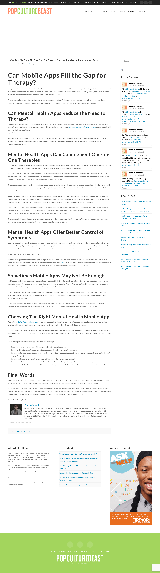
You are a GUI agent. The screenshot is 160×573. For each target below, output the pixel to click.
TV (96, 11)
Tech (122, 11)
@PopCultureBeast (129, 116)
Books (113, 11)
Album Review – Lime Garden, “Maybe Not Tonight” (78, 454)
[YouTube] (150, 2)
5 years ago (126, 144)
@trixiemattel (142, 93)
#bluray (143, 183)
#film (130, 183)
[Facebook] (142, 2)
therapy (28, 431)
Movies (88, 11)
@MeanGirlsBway (137, 114)
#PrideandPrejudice (133, 137)
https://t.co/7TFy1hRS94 (131, 185)
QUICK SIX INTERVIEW (19, 2)
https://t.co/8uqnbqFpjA (130, 119)
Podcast (142, 11)
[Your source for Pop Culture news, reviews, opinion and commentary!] (30, 10)
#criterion (136, 183)
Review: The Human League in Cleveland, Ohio (76, 473)
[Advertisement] (80, 38)
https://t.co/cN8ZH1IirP (130, 165)
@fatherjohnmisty (128, 96)
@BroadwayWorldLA (130, 121)
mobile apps (20, 431)
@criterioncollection (140, 181)
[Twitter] (146, 2)
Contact (107, 551)
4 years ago (126, 100)
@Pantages (143, 121)
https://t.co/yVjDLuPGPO (131, 142)
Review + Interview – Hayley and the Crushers (76, 485)
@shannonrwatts (131, 155)
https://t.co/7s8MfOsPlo (142, 91)
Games (131, 11)
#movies (125, 183)
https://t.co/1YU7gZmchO (131, 98)
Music (104, 11)
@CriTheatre (136, 139)
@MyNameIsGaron (132, 89)
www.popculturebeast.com (20, 422)
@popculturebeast (136, 85)
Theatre (93, 551)
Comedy (84, 551)
